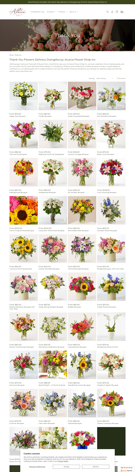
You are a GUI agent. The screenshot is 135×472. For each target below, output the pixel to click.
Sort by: (92, 78)
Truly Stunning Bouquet (106, 192)
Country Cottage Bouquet (78, 154)
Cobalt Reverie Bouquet (106, 307)
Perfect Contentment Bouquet (21, 347)
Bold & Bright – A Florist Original (52, 385)
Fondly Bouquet (45, 116)
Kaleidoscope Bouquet (18, 192)
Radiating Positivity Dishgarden (51, 154)
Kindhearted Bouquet (47, 192)
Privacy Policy (63, 461)
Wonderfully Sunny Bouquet (79, 385)
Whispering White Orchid (107, 347)
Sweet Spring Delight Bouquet (51, 307)
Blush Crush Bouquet (105, 154)
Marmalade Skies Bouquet (78, 231)
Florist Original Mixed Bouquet (21, 231)
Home (11, 55)
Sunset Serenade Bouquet (49, 269)
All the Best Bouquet (76, 192)
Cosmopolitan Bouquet (77, 347)
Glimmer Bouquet (16, 423)
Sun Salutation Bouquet (106, 116)
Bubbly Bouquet (74, 307)
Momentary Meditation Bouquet (51, 347)
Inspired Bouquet (75, 423)
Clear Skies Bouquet (47, 423)
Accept (66, 467)
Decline (96, 467)
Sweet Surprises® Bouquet (78, 116)
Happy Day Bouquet (17, 116)
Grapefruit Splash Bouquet (107, 385)
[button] (51, 12)
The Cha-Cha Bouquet (18, 154)
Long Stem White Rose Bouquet (52, 231)
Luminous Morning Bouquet (20, 269)
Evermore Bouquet (17, 385)
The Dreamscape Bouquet (78, 269)
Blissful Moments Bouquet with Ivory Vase (22, 308)
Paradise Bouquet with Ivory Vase (110, 269)
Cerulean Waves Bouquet (107, 231)
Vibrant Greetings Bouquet (108, 423)
